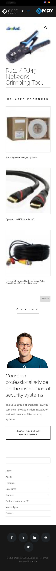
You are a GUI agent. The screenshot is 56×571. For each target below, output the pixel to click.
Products (10, 483)
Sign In (11, 3)
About (8, 477)
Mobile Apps (12, 507)
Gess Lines (11, 489)
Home (8, 471)
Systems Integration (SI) (17, 501)
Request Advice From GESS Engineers (28, 433)
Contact (9, 513)
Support (10, 495)
